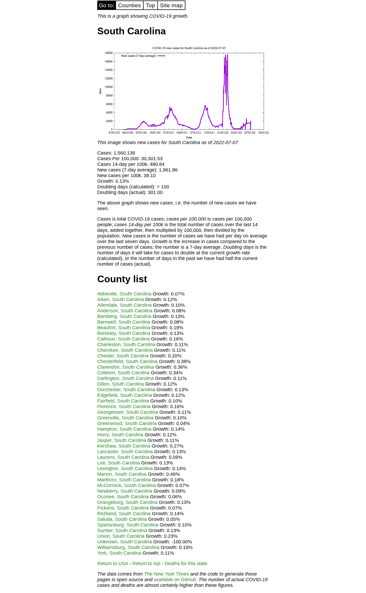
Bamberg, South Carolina (124, 316)
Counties (129, 5)
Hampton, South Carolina (124, 429)
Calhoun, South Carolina (123, 339)
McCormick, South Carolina (126, 485)
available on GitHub (175, 579)
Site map (171, 5)
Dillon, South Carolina (120, 384)
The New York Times (166, 574)
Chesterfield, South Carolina (127, 361)
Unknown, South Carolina (124, 541)
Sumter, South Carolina (122, 530)
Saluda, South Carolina (122, 519)
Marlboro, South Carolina (124, 479)
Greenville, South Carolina (125, 417)
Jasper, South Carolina (121, 440)
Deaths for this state (186, 563)
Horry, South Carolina (120, 434)
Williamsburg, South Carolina (128, 547)
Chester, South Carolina (122, 355)
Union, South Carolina (120, 536)
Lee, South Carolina (118, 463)
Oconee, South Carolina (123, 496)
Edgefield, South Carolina (124, 395)
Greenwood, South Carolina (127, 423)
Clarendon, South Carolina (125, 367)
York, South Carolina (119, 553)
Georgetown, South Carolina (127, 412)
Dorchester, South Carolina (126, 389)
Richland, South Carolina (124, 513)
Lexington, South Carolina (125, 468)
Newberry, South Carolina (124, 491)
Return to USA (112, 563)
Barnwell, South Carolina (123, 322)
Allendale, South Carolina (124, 305)
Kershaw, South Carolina (123, 446)
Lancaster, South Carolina (125, 451)
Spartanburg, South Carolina (127, 525)
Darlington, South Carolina (125, 378)
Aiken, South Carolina (120, 299)
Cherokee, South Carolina (125, 350)
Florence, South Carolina (124, 406)
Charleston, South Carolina (126, 344)
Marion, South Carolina (122, 474)
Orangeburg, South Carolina (127, 502)
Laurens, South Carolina (123, 457)
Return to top (146, 563)
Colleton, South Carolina (123, 372)
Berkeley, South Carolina (123, 333)
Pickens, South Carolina (123, 508)
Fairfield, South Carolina (123, 401)
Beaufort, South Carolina (123, 327)
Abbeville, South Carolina (124, 293)
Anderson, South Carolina (124, 310)
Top (150, 5)
